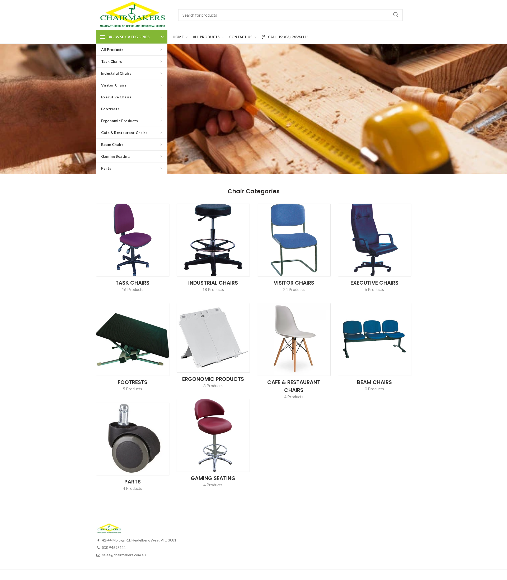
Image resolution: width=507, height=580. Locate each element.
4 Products (293, 396)
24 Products (294, 289)
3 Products (213, 385)
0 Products (374, 388)
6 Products (374, 289)
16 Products (132, 289)
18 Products (213, 289)
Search (395, 15)
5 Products (132, 388)
